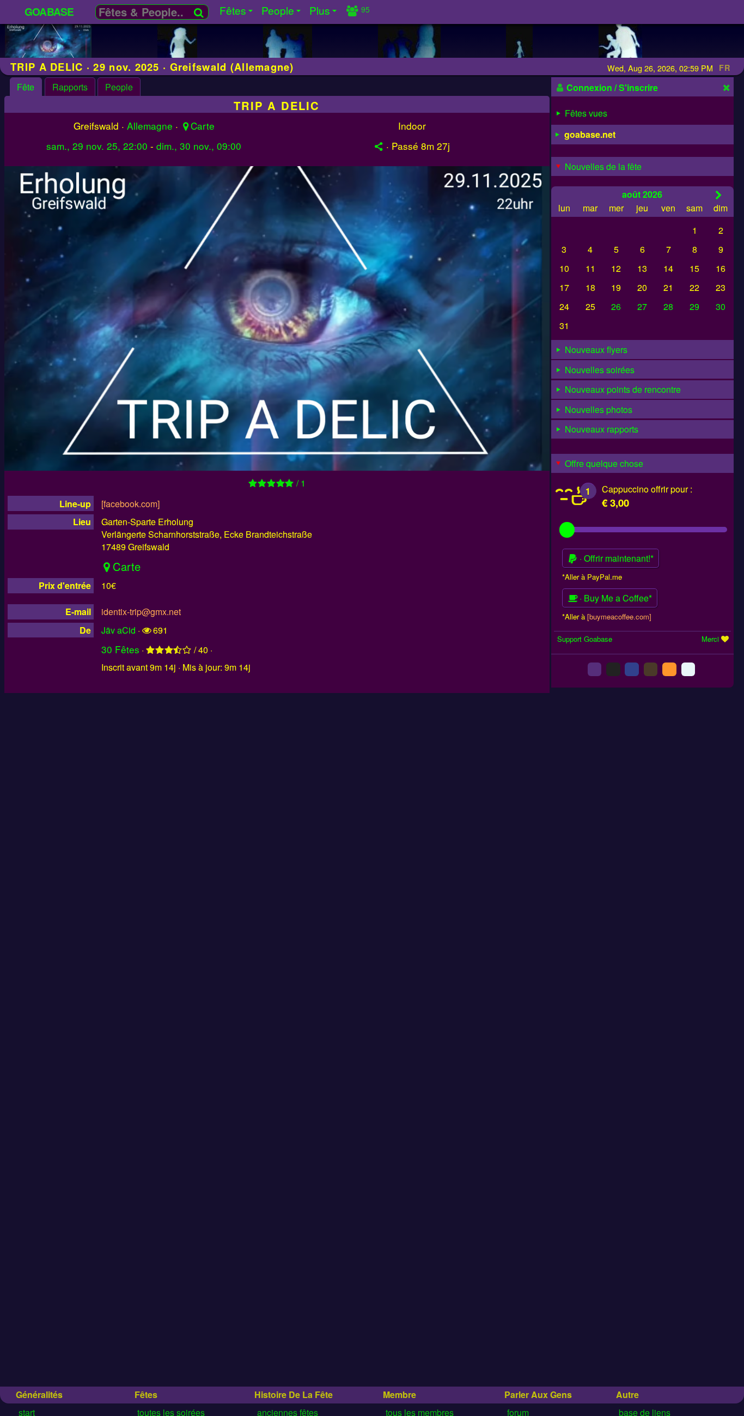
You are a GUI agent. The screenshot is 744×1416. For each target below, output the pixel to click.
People (119, 87)
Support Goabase (584, 639)
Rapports (70, 87)
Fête (25, 87)
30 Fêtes (120, 649)
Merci (710, 639)
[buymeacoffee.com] (619, 616)
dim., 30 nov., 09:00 (198, 146)
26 (616, 306)
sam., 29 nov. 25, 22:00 (97, 146)
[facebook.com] (130, 503)
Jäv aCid (118, 630)
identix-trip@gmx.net (141, 611)
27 (642, 306)
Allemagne (150, 125)
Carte (203, 125)
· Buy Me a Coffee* (614, 598)
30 (720, 306)
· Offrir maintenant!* (615, 558)
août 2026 (642, 193)
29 (694, 306)
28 (668, 306)
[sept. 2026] (718, 194)
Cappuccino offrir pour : (647, 489)
